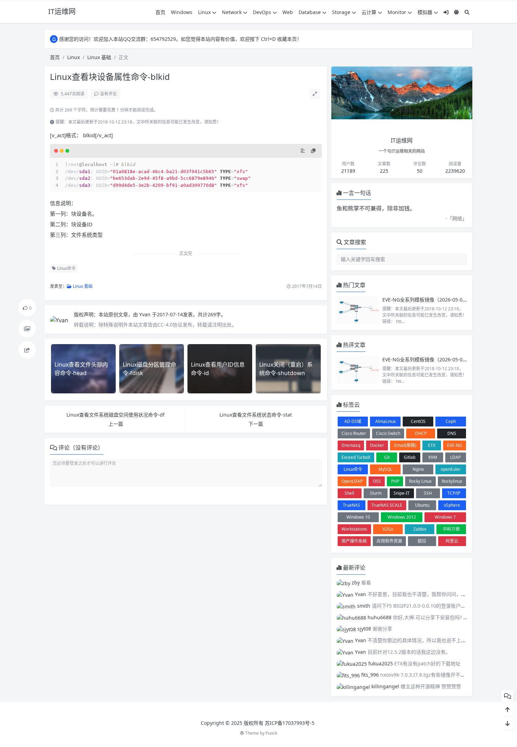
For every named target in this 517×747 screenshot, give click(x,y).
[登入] (446, 12)
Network (232, 12)
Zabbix (419, 529)
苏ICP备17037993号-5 (289, 723)
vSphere (452, 505)
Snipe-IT (402, 493)
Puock (271, 733)
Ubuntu (422, 505)
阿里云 (452, 541)
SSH (428, 493)
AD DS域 (352, 421)
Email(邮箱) (405, 445)
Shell (349, 493)
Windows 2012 (402, 517)
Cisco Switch (388, 433)
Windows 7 (445, 517)
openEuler (451, 469)
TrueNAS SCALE (386, 505)
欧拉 (422, 541)
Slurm (376, 493)
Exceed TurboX (356, 457)
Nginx (418, 469)
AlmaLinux (385, 421)
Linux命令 (66, 268)
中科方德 (451, 529)
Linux (204, 12)
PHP (395, 481)
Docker (377, 445)
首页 (160, 12)
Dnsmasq (351, 445)
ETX (431, 445)
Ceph (451, 421)
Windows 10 (358, 517)
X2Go (388, 529)
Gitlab (409, 457)
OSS (377, 481)
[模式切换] (456, 12)
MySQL (385, 469)
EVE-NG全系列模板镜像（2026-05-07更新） (431, 299)
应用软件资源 (389, 541)
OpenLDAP (352, 481)
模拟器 (424, 12)
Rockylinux (452, 481)
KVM (432, 457)
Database (310, 12)
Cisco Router (354, 433)
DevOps (262, 12)
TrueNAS (351, 505)
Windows (181, 12)
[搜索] (467, 12)
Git (387, 457)
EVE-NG (454, 445)
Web (287, 12)
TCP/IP (453, 493)
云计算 (369, 12)
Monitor (397, 12)
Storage (341, 12)
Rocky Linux (420, 481)
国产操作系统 (354, 541)
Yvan (145, 314)
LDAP (455, 457)
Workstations (354, 529)
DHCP (421, 433)
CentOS (418, 421)
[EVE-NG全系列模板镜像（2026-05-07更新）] (358, 310)
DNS (451, 433)
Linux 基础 (99, 57)
